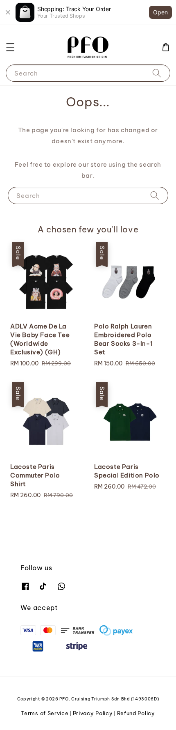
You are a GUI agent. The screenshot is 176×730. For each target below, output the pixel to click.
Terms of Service (44, 713)
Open (160, 12)
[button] (10, 47)
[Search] (157, 73)
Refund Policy (136, 713)
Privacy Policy (93, 713)
